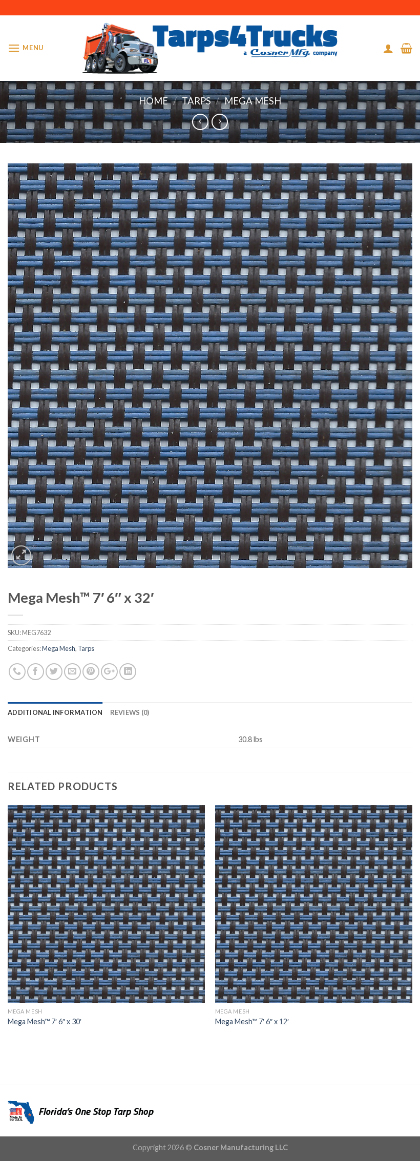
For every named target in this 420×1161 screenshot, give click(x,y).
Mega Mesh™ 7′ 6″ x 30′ (44, 1021)
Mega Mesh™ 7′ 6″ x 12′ (252, 1021)
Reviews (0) (130, 712)
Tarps (196, 101)
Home (153, 101)
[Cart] (406, 48)
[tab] (55, 712)
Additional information (55, 712)
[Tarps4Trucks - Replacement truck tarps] (210, 48)
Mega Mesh (252, 101)
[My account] (388, 48)
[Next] (411, 925)
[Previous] (8, 925)
